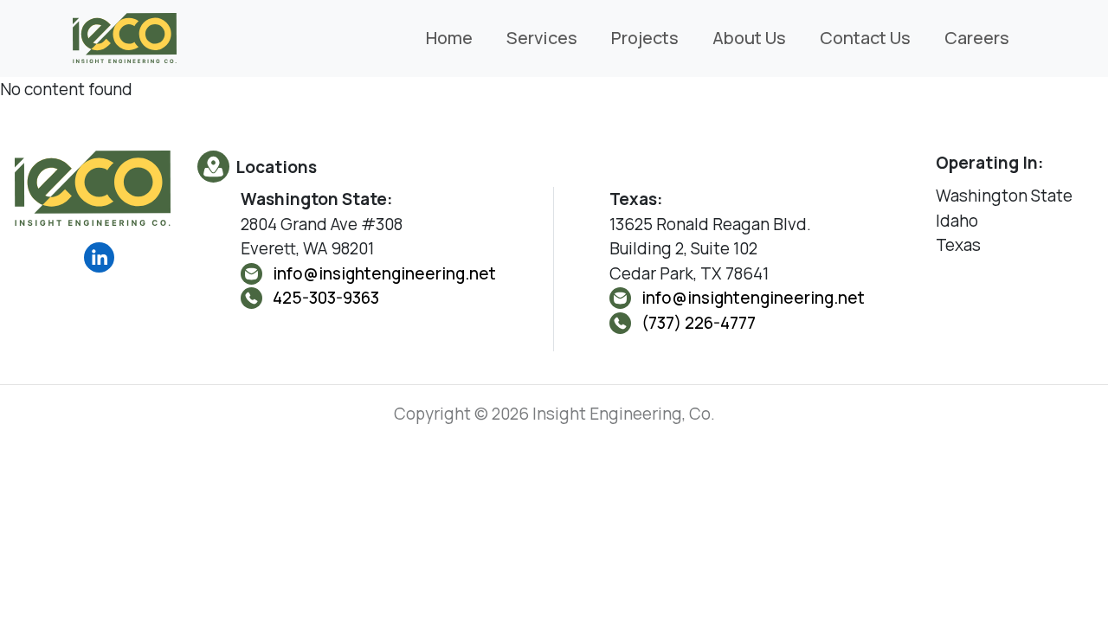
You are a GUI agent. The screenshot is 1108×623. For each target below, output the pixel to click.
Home (449, 37)
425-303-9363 (326, 297)
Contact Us (865, 37)
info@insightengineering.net (384, 273)
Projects (645, 37)
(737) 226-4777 (698, 323)
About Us (749, 37)
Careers (976, 37)
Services (541, 37)
